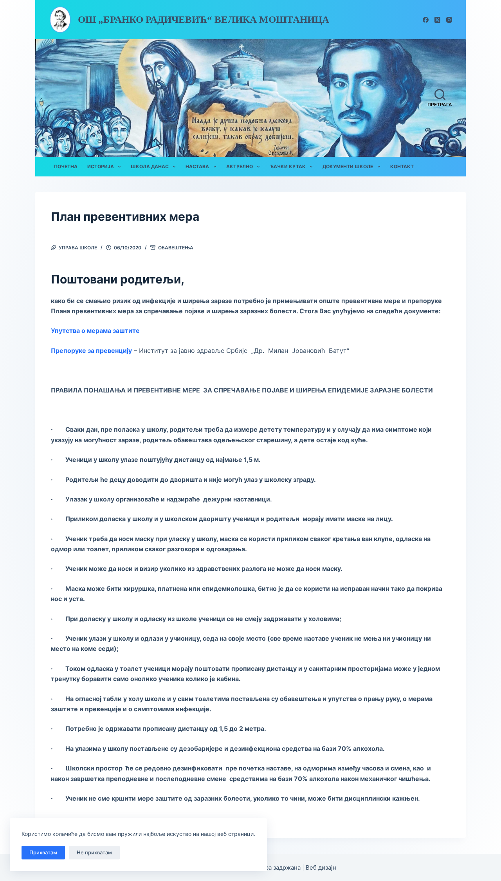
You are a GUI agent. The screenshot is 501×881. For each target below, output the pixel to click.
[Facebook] (426, 20)
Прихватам (43, 852)
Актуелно (239, 166)
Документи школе (348, 166)
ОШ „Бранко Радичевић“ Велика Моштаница (203, 19)
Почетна (65, 166)
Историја (100, 166)
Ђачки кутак (288, 166)
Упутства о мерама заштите (96, 330)
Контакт (402, 166)
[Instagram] (449, 20)
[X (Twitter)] (437, 20)
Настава (197, 166)
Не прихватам (94, 852)
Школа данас (150, 166)
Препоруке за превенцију (91, 350)
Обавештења (175, 248)
